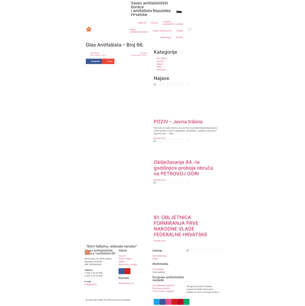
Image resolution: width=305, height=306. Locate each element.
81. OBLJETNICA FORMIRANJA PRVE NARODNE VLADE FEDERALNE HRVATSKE (180, 225)
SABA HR (142, 23)
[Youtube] (127, 271)
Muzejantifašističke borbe (139, 30)
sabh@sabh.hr (91, 284)
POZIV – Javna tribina (178, 121)
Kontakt (179, 37)
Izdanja (179, 30)
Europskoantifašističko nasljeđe (173, 22)
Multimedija (166, 37)
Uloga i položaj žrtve (162, 30)
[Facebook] (122, 271)
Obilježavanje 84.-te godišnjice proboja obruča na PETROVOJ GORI (183, 167)
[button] (190, 29)
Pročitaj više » (160, 138)
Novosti (154, 23)
